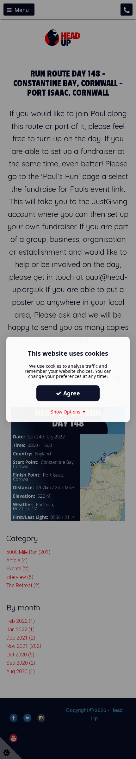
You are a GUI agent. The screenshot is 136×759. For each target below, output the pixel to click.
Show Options (67, 412)
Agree (71, 393)
